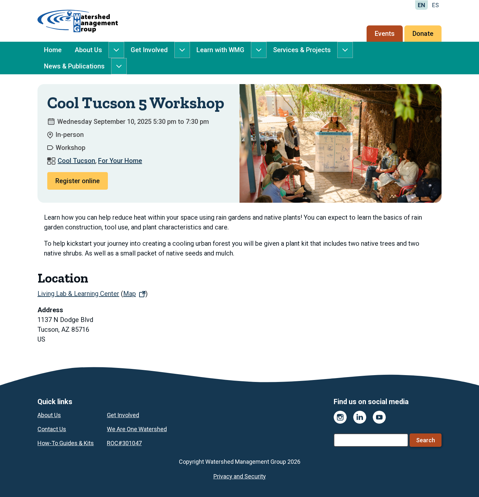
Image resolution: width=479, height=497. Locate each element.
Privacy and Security (239, 476)
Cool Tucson (76, 161)
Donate (423, 33)
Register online (77, 181)
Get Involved (149, 50)
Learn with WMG (220, 50)
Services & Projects (302, 50)
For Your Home (120, 161)
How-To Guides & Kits (65, 443)
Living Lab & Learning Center (78, 294)
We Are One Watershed (137, 429)
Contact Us (51, 429)
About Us (88, 50)
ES (435, 5)
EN (421, 5)
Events (385, 33)
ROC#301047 (124, 443)
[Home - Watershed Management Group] (77, 21)
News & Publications (74, 66)
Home (53, 50)
